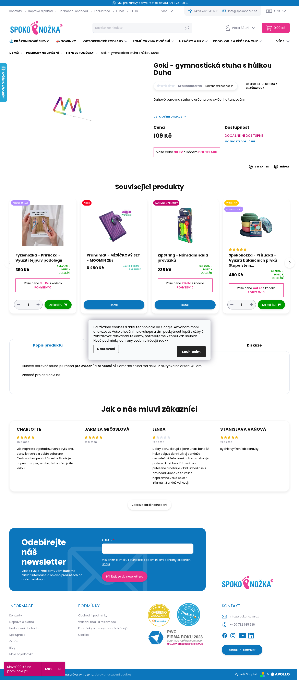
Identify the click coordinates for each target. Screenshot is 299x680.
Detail (114, 305)
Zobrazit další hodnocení (149, 505)
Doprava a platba (40, 11)
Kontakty (15, 11)
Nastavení (106, 349)
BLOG (134, 11)
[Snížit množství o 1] (18, 304)
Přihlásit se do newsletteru (124, 576)
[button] (290, 263)
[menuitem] (30, 41)
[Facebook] (225, 635)
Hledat (187, 28)
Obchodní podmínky (92, 615)
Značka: (255, 88)
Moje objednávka (21, 654)
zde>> (163, 340)
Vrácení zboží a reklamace (97, 622)
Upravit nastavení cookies (113, 674)
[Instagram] (233, 635)
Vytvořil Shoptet (246, 674)
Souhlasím (191, 351)
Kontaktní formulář (242, 650)
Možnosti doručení (240, 141)
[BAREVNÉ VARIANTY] (185, 225)
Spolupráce (102, 11)
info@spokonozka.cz (244, 616)
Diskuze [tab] (254, 345)
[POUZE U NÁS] (42, 225)
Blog (12, 648)
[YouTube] (242, 635)
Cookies (83, 635)
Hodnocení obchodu (73, 11)
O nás (120, 11)
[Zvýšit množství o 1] (38, 304)
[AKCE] (114, 225)
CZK (277, 11)
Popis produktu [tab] (48, 345)
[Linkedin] (251, 635)
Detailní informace (168, 116)
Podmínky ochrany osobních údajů (103, 628)
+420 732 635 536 (242, 625)
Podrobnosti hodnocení (219, 86)
